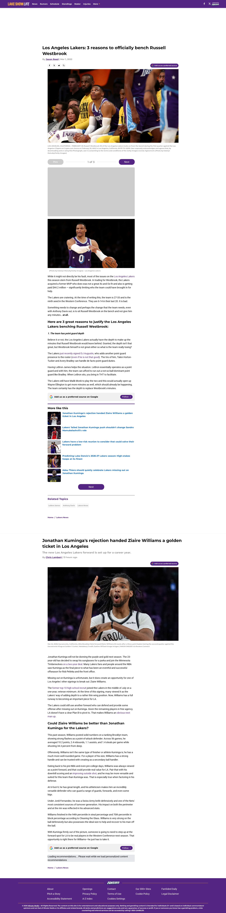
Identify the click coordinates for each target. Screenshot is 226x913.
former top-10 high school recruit (69, 688)
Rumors (43, 4)
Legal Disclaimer (170, 893)
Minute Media (33, 906)
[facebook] (204, 4)
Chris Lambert (54, 557)
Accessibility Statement (59, 898)
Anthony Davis (69, 505)
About (50, 889)
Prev (55, 162)
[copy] (64, 65)
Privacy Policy (89, 893)
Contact (111, 889)
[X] (210, 4)
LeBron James (54, 505)
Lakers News (83, 505)
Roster (77, 4)
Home (50, 517)
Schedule (54, 4)
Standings (67, 4)
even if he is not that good (85, 357)
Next (126, 162)
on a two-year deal (72, 664)
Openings (87, 889)
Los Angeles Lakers (124, 276)
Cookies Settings (116, 898)
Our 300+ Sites (143, 889)
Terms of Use (114, 893)
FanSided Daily (169, 889)
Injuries (87, 4)
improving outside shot (85, 773)
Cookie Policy (143, 893)
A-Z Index (87, 898)
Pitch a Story (53, 893)
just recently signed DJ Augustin (77, 353)
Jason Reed (52, 59)
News (34, 4)
